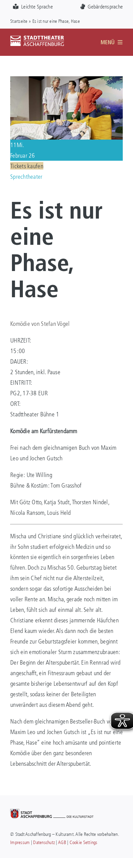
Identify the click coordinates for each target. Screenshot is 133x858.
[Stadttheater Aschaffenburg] (37, 38)
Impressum (20, 842)
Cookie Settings (84, 842)
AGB (62, 842)
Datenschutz (44, 842)
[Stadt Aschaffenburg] (51, 812)
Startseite (19, 21)
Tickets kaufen (26, 166)
